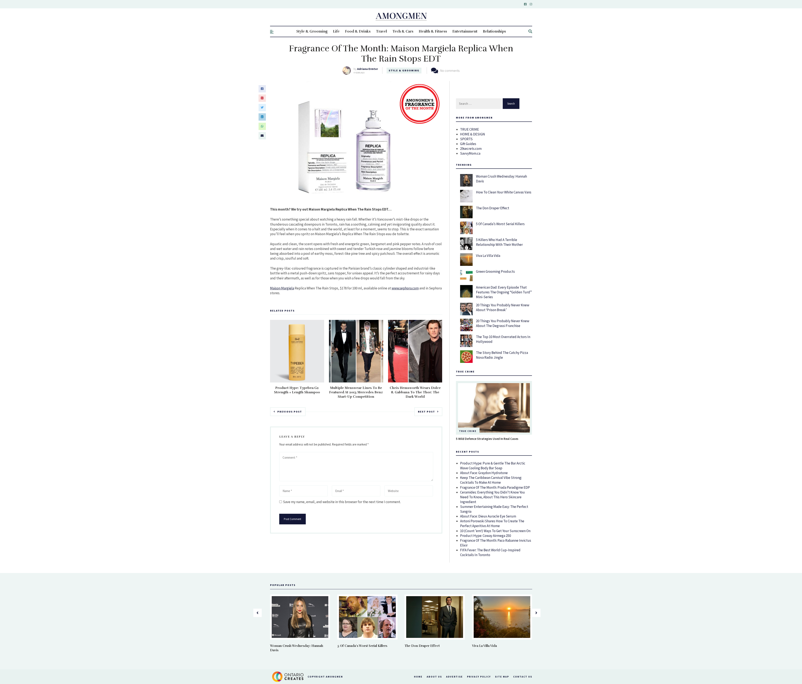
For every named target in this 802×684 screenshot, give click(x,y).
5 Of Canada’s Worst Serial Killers (500, 224)
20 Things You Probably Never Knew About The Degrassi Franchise (502, 323)
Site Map (502, 676)
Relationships (494, 31)
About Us (434, 676)
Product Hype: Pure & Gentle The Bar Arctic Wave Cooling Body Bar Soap (492, 465)
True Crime (467, 431)
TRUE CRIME (469, 129)
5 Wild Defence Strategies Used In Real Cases (487, 439)
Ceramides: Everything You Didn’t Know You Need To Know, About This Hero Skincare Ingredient (492, 497)
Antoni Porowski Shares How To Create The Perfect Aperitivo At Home (492, 523)
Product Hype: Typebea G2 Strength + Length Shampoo (297, 390)
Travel (381, 31)
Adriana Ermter (367, 69)
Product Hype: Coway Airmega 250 (485, 535)
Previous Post (289, 411)
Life (336, 31)
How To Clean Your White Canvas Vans (503, 192)
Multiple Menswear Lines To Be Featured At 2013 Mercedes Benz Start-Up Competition (356, 392)
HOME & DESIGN (472, 134)
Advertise (454, 676)
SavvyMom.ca (470, 153)
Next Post (426, 411)
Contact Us (522, 676)
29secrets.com (471, 148)
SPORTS (466, 139)
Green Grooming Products (495, 271)
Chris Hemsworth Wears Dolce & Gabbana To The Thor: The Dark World (415, 392)
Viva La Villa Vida (488, 255)
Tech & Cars (402, 31)
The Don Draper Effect (492, 208)
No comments (449, 70)
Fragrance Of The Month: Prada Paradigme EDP (495, 487)
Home (418, 676)
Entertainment (464, 31)
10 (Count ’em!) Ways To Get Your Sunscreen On (495, 531)
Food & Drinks (358, 31)
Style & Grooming (311, 31)
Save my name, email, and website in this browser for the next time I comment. (342, 502)
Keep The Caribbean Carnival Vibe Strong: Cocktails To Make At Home (491, 480)
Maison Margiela (282, 288)
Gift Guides (468, 143)
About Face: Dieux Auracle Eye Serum (488, 516)
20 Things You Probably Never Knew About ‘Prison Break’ (502, 307)
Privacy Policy (479, 676)
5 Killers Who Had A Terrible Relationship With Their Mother (499, 242)
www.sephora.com (405, 288)
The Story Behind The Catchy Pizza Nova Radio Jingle (502, 355)
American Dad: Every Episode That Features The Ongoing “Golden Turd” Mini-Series (504, 292)
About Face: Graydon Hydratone (484, 473)
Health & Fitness (433, 31)
